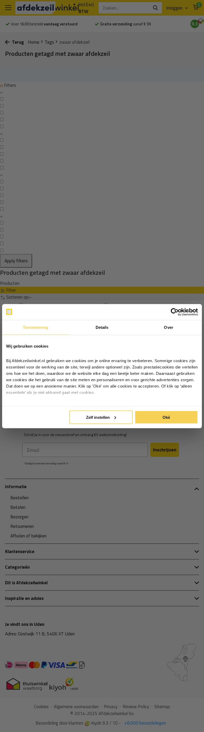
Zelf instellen (98, 417)
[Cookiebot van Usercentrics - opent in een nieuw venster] (174, 312)
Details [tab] (102, 327)
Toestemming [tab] (35, 327)
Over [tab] (168, 327)
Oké (166, 417)
